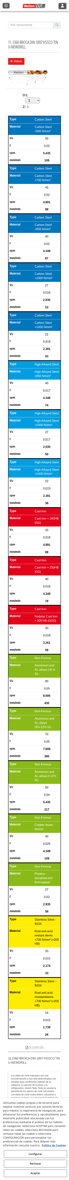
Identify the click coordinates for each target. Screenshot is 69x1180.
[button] (35, 6)
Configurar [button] (35, 1154)
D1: (25, 95)
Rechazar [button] (35, 1163)
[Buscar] (57, 25)
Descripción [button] (36, 1047)
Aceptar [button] (35, 1173)
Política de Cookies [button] (54, 1145)
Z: (24, 107)
